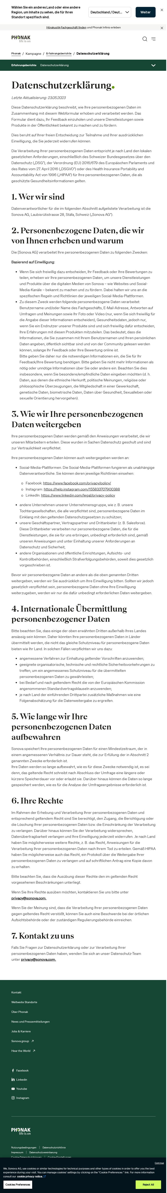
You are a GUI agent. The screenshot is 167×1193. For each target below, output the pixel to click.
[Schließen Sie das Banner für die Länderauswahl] (162, 10)
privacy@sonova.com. (28, 898)
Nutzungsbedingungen (23, 1147)
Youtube (21, 1089)
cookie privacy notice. (30, 1176)
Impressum (17, 1152)
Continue (159, 1163)
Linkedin (21, 1079)
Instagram (22, 1098)
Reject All (148, 1184)
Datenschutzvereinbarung (43, 1152)
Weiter (146, 12)
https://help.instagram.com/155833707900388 (82, 489)
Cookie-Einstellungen (59, 1157)
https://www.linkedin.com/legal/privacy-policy (78, 495)
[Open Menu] (153, 39)
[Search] (144, 39)
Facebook (22, 1070)
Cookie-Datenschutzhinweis (26, 1157)
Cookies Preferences (17, 1184)
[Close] (162, 28)
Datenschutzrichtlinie (54, 1147)
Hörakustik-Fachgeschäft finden (66, 27)
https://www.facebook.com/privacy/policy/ (77, 483)
